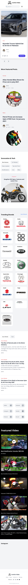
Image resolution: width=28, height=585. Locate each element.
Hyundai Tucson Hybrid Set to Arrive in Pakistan (13, 45)
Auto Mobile (5, 336)
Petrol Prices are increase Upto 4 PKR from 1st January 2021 (14, 119)
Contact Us (15, 577)
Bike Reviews (5, 162)
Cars (13, 170)
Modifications (5, 170)
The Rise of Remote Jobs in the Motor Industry (13, 344)
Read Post (22, 55)
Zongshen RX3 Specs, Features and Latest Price (14, 180)
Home (7, 577)
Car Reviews (15, 162)
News (10, 577)
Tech (12, 336)
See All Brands (24, 214)
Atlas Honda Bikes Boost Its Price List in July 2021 (13, 81)
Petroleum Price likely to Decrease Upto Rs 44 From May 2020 (14, 381)
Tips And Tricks (16, 166)
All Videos (3, 453)
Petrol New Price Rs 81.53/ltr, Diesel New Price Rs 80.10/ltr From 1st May (12, 362)
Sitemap (20, 577)
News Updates (5, 166)
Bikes (19, 170)
